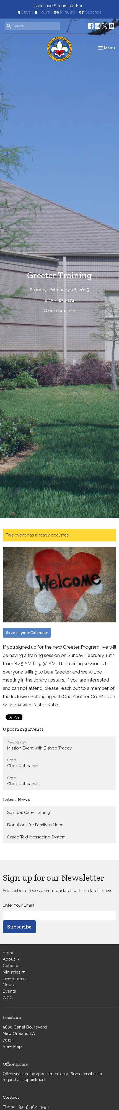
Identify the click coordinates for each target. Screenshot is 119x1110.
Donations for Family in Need (35, 824)
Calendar (12, 965)
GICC (8, 997)
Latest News (16, 799)
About (9, 959)
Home (8, 952)
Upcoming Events (23, 729)
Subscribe (19, 926)
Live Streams (15, 978)
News (8, 984)
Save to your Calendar (27, 632)
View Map (12, 1046)
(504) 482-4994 (34, 1106)
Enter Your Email (18, 905)
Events (9, 991)
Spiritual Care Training (28, 812)
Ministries (11, 972)
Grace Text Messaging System (36, 837)
